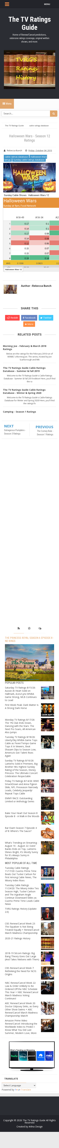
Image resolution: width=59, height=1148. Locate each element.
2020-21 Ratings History (17, 938)
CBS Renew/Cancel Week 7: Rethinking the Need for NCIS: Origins (21, 971)
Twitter (47, 317)
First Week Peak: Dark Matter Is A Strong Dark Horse (22, 706)
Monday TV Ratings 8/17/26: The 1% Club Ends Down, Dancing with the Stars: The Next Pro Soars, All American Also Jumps (20, 726)
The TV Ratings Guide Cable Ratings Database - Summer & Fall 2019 (24, 369)
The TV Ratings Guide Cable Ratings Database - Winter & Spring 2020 (24, 391)
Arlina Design (36, 1126)
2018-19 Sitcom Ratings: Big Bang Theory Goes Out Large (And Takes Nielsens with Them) (22, 956)
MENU (47, 4)
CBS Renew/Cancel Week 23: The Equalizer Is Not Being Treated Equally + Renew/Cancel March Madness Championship (22, 928)
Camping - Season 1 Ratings (19, 411)
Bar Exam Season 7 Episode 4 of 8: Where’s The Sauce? (21, 829)
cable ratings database (16, 156)
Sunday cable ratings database (29, 159)
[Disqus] (29, 489)
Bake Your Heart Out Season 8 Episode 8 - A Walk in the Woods (22, 814)
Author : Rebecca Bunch (36, 286)
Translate (26, 1089)
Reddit (14, 317)
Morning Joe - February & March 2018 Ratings (24, 347)
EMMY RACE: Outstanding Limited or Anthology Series (19, 800)
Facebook (30, 317)
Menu (8, 103)
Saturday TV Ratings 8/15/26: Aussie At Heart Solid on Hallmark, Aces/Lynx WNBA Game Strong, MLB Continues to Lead (21, 694)
